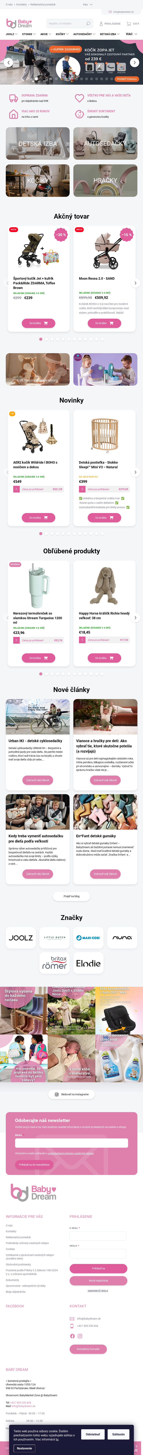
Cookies (10, 1249)
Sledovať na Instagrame (75, 1094)
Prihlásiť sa (98, 1268)
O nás (9, 4)
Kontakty (21, 4)
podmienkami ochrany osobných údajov (71, 1153)
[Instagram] (80, 1335)
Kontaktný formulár (88, 1349)
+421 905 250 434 (87, 1325)
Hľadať (88, 23)
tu (57, 1439)
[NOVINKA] (38, 587)
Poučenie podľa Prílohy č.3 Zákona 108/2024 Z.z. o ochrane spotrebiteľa (32, 1272)
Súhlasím (118, 1434)
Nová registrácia (98, 1280)
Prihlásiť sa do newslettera (34, 1164)
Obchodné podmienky (18, 1264)
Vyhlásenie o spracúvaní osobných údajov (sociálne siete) (30, 1257)
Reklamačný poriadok (43, 4)
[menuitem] (12, 34)
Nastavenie (24, 1448)
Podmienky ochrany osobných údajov (27, 1243)
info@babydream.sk (89, 1318)
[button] (5, 62)
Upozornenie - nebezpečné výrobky (26, 1285)
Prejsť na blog (72, 896)
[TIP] (38, 437)
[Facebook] (72, 1335)
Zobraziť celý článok (37, 780)
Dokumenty (12, 1280)
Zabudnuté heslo (98, 1291)
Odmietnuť (93, 1434)
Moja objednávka (16, 1291)
